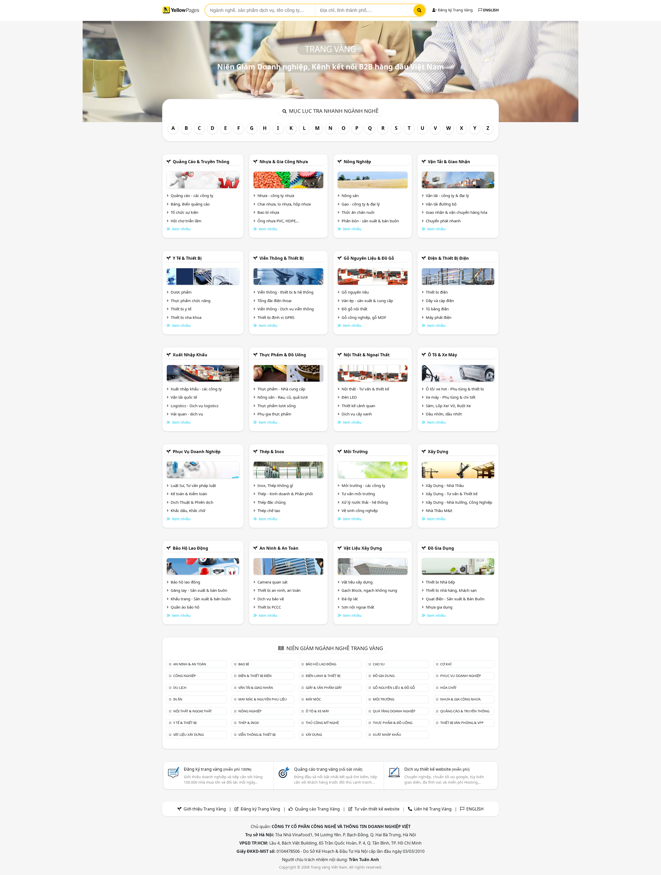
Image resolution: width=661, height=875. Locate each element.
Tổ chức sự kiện (184, 212)
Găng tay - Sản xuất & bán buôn (199, 590)
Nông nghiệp (357, 161)
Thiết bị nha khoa (186, 317)
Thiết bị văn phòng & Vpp (462, 722)
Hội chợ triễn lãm (186, 220)
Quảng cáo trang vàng (328, 769)
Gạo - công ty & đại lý (361, 204)
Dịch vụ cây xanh (357, 413)
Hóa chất (448, 687)
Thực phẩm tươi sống (276, 405)
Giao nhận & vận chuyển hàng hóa (456, 212)
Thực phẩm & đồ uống (282, 355)
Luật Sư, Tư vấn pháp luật (193, 485)
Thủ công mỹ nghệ (322, 722)
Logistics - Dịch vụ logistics (194, 405)
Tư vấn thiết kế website (377, 809)
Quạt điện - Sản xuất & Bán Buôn (455, 598)
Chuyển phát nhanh (443, 220)
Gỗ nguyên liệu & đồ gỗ (369, 258)
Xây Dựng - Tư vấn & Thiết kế (451, 493)
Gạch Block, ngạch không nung (369, 590)
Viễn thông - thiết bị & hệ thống (285, 292)
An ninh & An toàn (278, 548)
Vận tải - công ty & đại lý (447, 195)
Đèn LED (349, 397)
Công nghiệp (184, 675)
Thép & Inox (271, 451)
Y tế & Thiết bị (187, 258)
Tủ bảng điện (437, 308)
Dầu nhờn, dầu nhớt (444, 413)
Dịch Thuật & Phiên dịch (192, 502)
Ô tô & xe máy (442, 355)
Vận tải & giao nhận (449, 161)
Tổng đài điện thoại (274, 300)
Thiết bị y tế (181, 308)
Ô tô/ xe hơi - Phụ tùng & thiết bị (455, 388)
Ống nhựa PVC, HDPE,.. (278, 220)
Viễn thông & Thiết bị (281, 258)
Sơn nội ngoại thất (358, 607)
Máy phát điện (438, 317)
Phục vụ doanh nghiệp (197, 451)
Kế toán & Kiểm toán (189, 493)
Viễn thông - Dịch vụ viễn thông (285, 308)
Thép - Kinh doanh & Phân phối (285, 493)
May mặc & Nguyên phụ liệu (262, 699)
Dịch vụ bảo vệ (270, 598)
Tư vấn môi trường (358, 493)
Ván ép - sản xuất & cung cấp (367, 300)
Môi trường (356, 451)
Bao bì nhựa (268, 212)
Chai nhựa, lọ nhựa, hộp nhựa (284, 204)
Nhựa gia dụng (439, 607)
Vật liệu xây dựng (363, 548)
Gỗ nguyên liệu (355, 292)
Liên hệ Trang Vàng (433, 809)
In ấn (177, 699)
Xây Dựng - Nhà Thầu (445, 485)
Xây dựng (438, 451)
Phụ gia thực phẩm (274, 413)
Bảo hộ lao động (190, 548)
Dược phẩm (181, 292)
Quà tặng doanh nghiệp (394, 711)
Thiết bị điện (437, 292)
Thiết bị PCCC (269, 607)
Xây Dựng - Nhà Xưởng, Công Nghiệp (459, 502)
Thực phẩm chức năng (190, 300)
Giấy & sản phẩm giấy (324, 687)
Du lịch (179, 687)
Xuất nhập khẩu (190, 355)
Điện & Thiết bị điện (448, 258)
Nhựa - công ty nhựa (275, 195)
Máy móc (313, 699)
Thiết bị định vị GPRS (275, 317)
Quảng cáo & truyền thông (201, 161)
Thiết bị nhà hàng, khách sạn (451, 590)
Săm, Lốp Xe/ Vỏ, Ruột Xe (448, 405)
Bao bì (243, 664)
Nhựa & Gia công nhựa (283, 161)
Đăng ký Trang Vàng (455, 9)
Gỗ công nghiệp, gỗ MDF (364, 317)
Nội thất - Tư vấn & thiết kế (365, 388)
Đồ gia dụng (441, 548)
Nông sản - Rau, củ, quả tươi (282, 397)
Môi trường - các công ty (363, 485)
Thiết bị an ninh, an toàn (279, 590)
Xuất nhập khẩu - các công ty (196, 388)
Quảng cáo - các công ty (192, 195)
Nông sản (350, 195)
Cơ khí (445, 664)
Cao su (379, 664)
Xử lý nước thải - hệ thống (365, 502)
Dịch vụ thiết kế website (436, 769)
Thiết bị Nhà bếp (440, 582)
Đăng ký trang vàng (217, 769)
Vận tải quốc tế (184, 397)
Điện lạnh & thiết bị (323, 675)
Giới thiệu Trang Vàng (205, 809)
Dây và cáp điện (440, 300)
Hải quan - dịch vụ (187, 413)
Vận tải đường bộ (441, 204)
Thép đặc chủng (271, 502)
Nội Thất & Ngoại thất (367, 355)
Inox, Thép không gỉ (275, 485)
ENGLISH (490, 9)
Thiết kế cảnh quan (358, 405)
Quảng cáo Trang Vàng (317, 809)
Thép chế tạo (268, 510)
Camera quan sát (272, 582)
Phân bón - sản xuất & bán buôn (370, 220)
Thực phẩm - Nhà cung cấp (281, 388)
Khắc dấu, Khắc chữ (188, 510)
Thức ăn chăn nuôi (358, 212)
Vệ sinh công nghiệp (360, 510)
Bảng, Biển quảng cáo (190, 204)
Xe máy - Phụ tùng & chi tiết (450, 397)
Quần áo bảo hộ (185, 607)
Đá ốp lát (350, 598)
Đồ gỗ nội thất (354, 308)
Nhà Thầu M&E (439, 510)
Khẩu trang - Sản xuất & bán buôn (201, 598)
